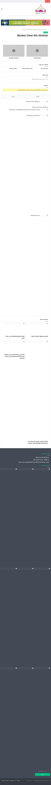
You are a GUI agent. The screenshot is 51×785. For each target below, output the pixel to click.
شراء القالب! (3, 780)
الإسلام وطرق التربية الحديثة (39, 336)
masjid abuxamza (44, 68)
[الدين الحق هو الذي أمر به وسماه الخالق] (42, 517)
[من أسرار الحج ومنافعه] (44, 264)
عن (15, 780)
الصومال (34, 29)
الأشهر (37, 96)
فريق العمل (12, 780)
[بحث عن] (49, 9)
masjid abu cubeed (13, 68)
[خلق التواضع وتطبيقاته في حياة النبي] (14, 329)
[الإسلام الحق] (40, 9)
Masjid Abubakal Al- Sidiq (27, 68)
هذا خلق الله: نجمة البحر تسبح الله (33, 101)
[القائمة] (1, 9)
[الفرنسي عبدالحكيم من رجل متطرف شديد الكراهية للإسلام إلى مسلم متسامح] (44, 111)
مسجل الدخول (39, 79)
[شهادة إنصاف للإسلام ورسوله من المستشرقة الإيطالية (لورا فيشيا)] (37, 390)
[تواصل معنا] (25, 21)
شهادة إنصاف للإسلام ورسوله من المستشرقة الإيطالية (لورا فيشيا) (38, 442)
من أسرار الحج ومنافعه (35, 215)
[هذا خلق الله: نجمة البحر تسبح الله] (44, 103)
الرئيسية (45, 29)
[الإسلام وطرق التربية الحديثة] (37, 329)
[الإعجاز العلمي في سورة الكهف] (44, 164)
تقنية (8, 780)
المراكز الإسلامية (40, 29)
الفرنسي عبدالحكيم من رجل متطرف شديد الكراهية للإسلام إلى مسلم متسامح (24, 109)
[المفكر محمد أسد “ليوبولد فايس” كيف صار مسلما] (9, 673)
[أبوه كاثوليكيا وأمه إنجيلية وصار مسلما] (9, 572)
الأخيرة (13, 96)
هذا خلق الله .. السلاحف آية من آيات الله (40, 107)
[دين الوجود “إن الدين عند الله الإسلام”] (42, 717)
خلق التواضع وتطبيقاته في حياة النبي (15, 337)
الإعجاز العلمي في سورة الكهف (33, 115)
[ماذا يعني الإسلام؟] (26, 672)
